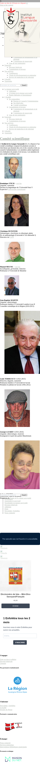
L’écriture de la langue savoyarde (20, 93)
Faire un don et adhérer (8, 659)
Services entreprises (7, 745)
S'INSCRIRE (20, 642)
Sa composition (14, 99)
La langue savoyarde (11, 89)
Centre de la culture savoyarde (20, 498)
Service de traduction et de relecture (21, 77)
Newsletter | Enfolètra (12, 511)
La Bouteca (8, 499)
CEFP (12, 237)
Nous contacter (9, 513)
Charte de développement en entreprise (22, 75)
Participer (7, 65)
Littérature (12, 91)
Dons (6, 509)
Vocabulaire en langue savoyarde (16, 503)
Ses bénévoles (18, 103)
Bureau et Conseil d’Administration (25, 101)
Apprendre (8, 81)
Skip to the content (6, 5)
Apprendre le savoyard (12, 501)
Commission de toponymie (22, 61)
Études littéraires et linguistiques (20, 95)
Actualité (3, 708)
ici (27, 3)
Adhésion (7, 507)
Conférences (13, 73)
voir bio (19, 183)
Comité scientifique (20, 105)
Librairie (7, 79)
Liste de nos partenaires (17, 63)
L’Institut (7, 97)
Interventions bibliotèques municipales (13, 747)
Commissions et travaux (17, 69)
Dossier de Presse (6, 710)
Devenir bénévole (6, 661)
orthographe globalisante (16, 189)
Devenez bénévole (15, 67)
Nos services (8, 71)
